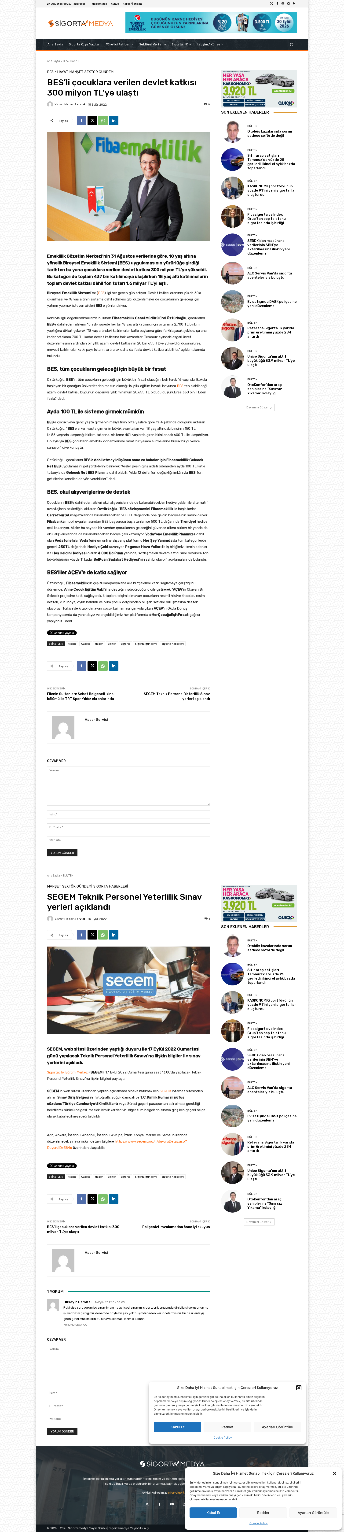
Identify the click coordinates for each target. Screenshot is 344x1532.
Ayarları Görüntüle (313, 1512)
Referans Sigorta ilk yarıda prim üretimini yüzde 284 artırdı (270, 332)
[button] (334, 1473)
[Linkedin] (113, 120)
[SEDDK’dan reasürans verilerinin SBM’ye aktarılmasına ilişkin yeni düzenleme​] (232, 244)
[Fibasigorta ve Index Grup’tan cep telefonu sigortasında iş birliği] (232, 216)
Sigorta (125, 643)
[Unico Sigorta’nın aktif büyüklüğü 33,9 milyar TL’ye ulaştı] (232, 358)
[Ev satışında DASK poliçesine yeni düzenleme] (232, 301)
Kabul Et (213, 1512)
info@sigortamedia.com (185, 1492)
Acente (72, 643)
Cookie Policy (258, 1523)
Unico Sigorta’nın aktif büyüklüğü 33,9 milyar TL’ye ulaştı (271, 360)
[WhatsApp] (103, 120)
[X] (92, 120)
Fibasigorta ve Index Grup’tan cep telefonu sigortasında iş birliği (266, 218)
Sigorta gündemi (146, 643)
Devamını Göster (257, 407)
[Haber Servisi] (51, 104)
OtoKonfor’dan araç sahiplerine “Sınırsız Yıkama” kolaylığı (264, 389)
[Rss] (294, 4)
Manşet (76, 72)
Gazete (85, 643)
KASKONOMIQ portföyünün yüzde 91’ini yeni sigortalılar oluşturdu (271, 190)
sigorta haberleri (173, 643)
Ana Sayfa (53, 61)
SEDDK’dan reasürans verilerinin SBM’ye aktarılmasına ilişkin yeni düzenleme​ (268, 247)
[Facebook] (277, 4)
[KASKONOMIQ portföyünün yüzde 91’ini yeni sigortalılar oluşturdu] (232, 188)
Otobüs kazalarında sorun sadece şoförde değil (269, 133)
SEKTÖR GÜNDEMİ (99, 72)
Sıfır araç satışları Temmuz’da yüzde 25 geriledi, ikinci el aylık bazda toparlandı (271, 161)
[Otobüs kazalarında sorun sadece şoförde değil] (232, 131)
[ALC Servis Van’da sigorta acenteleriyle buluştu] (232, 273)
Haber (99, 643)
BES (101, 293)
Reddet (263, 1512)
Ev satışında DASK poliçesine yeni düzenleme (272, 304)
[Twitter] (271, 4)
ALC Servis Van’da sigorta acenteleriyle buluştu (269, 275)
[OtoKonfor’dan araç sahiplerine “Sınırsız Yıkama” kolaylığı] (232, 386)
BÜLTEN (252, 126)
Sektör (112, 643)
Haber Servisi (74, 104)
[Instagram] (288, 4)
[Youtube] (283, 4)
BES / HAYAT (71, 61)
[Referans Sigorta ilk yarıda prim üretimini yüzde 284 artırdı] (232, 329)
